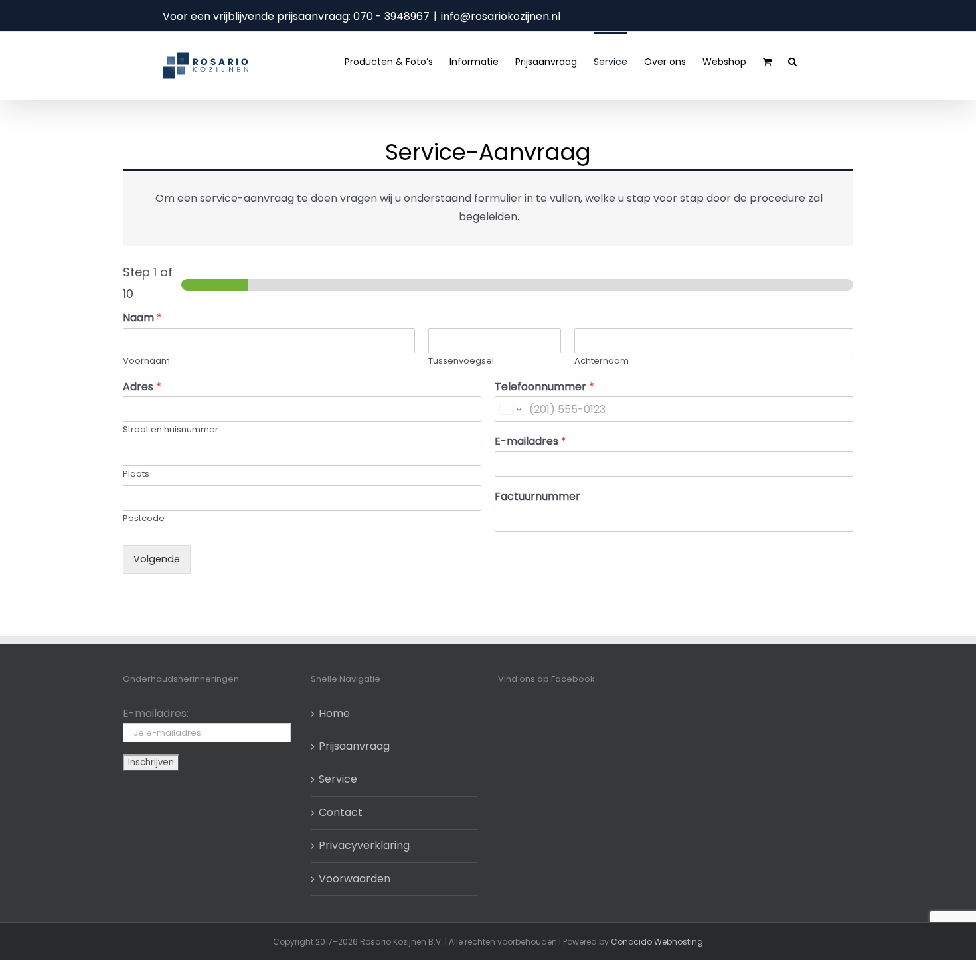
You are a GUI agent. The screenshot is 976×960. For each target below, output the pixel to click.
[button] (792, 60)
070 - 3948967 (391, 16)
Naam (142, 318)
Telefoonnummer (544, 387)
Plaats (136, 474)
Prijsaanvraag (354, 746)
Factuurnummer (537, 497)
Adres (142, 387)
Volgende (156, 559)
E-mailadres (530, 442)
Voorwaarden (354, 878)
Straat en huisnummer (170, 430)
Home (334, 713)
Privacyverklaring (364, 845)
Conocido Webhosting (657, 941)
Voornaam (146, 361)
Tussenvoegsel (461, 361)
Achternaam (601, 361)
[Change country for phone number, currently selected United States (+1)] (510, 409)
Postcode (144, 518)
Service (338, 779)
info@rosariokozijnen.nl (500, 16)
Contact (341, 812)
